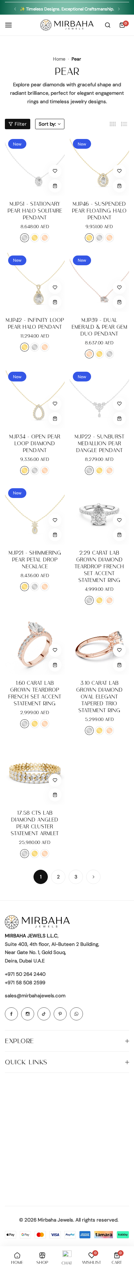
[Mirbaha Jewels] (67, 25)
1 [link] (41, 877)
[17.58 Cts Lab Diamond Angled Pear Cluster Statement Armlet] (35, 775)
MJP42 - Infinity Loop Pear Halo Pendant (35, 323)
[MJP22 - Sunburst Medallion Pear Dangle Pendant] (99, 398)
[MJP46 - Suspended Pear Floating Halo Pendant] (99, 166)
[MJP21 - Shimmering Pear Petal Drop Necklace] (35, 515)
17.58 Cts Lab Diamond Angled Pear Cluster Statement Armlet (35, 823)
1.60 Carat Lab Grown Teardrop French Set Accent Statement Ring (34, 693)
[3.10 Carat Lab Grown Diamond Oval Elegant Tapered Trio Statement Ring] (99, 645)
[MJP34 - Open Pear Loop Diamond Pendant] (35, 398)
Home (59, 59)
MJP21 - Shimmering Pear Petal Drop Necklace (34, 560)
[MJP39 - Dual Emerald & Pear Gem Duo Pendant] (99, 282)
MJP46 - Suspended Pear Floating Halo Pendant (99, 211)
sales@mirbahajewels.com (35, 995)
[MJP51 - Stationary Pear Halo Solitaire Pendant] (35, 166)
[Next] (93, 877)
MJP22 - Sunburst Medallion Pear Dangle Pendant (99, 443)
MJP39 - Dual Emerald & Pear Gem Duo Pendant (99, 327)
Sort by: (47, 124)
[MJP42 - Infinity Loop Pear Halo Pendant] (35, 282)
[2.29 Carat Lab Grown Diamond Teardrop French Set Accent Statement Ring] (99, 515)
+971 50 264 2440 (25, 974)
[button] (15, 9)
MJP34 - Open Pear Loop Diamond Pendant (34, 443)
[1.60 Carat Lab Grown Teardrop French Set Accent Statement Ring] (35, 645)
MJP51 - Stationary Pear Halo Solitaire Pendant (34, 211)
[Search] (107, 25)
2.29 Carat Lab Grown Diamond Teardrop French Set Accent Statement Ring (99, 566)
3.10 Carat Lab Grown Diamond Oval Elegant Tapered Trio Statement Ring (99, 696)
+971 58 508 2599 (25, 982)
